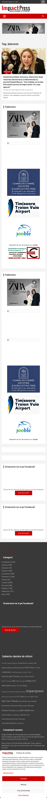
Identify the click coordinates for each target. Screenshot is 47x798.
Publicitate (5, 591)
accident (4, 663)
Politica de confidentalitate (11, 552)
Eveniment (5, 577)
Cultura (4, 571)
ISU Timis (27, 696)
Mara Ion (19, 90)
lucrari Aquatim (32, 701)
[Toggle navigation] (4, 16)
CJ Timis (37, 668)
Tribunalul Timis (24, 715)
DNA (14, 681)
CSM (29, 672)
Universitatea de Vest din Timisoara (13, 719)
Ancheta (5, 565)
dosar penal (6, 686)
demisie (26, 676)
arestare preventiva (18, 668)
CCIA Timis (29, 668)
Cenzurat (5, 568)
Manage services (8, 773)
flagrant (25, 685)
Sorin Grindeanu (7, 715)
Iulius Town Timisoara (10, 701)
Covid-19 (25, 672)
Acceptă (23, 779)
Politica (7, 72)
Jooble (35, 245)
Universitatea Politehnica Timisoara (12, 723)
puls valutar (25, 710)
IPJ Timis (20, 697)
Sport (4, 594)
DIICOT (32, 676)
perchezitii (13, 705)
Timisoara (15, 715)
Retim (32, 710)
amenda (30, 663)
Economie (5, 574)
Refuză (23, 785)
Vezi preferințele (23, 791)
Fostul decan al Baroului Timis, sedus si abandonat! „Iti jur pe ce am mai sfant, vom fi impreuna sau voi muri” (23, 745)
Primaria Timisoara (8, 710)
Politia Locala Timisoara (26, 705)
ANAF (35, 663)
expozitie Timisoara (16, 685)
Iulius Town (34, 696)
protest (17, 710)
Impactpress (35, 691)
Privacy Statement (23, 795)
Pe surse (5, 585)
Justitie (4, 583)
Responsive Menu (43, 2)
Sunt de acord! (23, 493)
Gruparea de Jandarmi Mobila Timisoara (14, 692)
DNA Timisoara (20, 681)
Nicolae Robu (6, 705)
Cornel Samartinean (16, 672)
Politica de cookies (8, 548)
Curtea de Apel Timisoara (11, 676)
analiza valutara (7, 668)
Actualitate (6, 562)
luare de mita (23, 701)
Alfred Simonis (22, 663)
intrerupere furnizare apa (9, 696)
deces (22, 676)
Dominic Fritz (31, 681)
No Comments (28, 90)
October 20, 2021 (9, 90)
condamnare (6, 672)
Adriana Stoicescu (13, 663)
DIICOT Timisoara (7, 681)
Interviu (4, 580)
